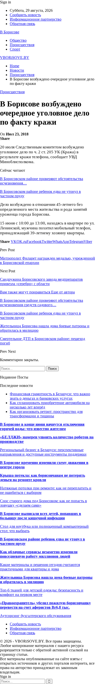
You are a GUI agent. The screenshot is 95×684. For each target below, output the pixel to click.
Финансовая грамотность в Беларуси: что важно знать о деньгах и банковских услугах (50, 396)
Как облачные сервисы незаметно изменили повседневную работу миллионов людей (38, 554)
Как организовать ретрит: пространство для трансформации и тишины (46, 413)
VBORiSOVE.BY (14, 57)
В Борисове (9, 32)
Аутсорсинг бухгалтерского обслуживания (35, 616)
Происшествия (22, 45)
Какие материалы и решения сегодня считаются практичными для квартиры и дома (40, 567)
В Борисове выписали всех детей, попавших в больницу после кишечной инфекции (40, 516)
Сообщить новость (25, 15)
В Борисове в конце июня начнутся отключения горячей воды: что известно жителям (42, 426)
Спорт (15, 49)
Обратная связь (22, 24)
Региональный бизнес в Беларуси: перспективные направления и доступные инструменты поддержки (43, 452)
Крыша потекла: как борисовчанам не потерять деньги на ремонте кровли (42, 477)
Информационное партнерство (35, 19)
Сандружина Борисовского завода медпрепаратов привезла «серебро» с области (41, 281)
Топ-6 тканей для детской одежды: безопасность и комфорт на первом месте (41, 592)
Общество (18, 40)
